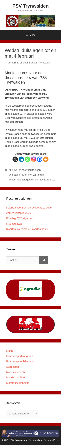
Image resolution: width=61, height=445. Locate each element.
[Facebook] (39, 159)
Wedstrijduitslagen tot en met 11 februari (32, 179)
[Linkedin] (21, 159)
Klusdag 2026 (14, 223)
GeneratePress (51, 440)
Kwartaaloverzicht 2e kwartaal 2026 (27, 229)
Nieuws (13, 169)
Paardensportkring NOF (20, 356)
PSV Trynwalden (30, 6)
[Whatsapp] (27, 159)
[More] (45, 159)
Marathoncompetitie (17, 382)
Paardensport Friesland (19, 361)
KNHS (9, 350)
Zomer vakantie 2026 (18, 212)
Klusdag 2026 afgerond (19, 218)
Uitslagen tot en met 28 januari (27, 174)
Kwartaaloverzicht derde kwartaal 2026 (29, 207)
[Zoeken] (43, 260)
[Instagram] (33, 159)
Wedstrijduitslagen (30, 169)
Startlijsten (12, 366)
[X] (15, 159)
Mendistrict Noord (16, 377)
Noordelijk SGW (15, 372)
